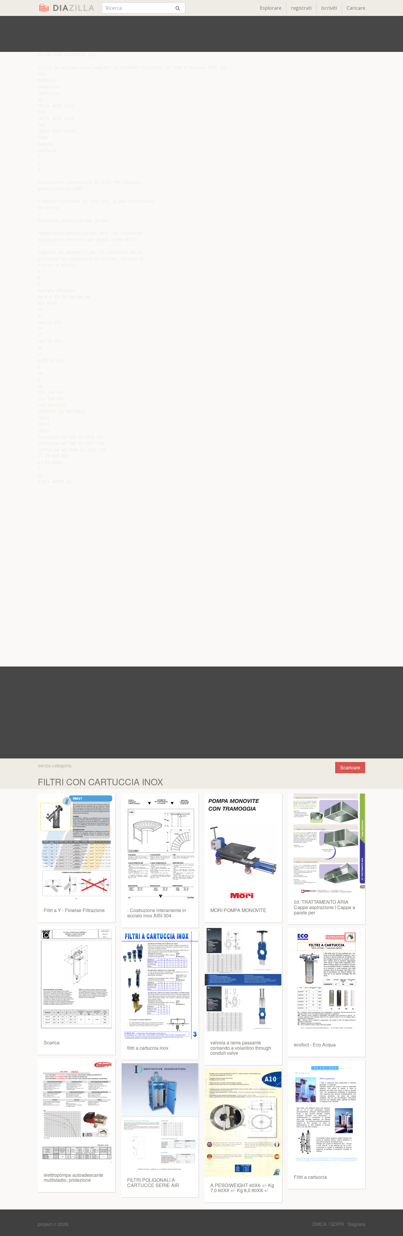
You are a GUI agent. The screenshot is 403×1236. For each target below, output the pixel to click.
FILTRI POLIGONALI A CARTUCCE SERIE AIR (153, 1182)
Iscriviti (329, 8)
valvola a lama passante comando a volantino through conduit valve (240, 1047)
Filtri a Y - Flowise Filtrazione (74, 910)
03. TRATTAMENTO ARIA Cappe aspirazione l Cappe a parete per (324, 907)
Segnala (356, 1224)
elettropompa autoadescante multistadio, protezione (73, 1177)
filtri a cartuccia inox (147, 1047)
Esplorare (270, 8)
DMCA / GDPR (328, 1224)
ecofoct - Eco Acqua (315, 1044)
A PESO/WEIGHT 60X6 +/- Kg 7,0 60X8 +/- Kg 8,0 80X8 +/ (242, 1188)
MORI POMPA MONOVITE (238, 910)
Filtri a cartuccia (310, 1177)
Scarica (52, 1042)
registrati (301, 8)
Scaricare (350, 767)
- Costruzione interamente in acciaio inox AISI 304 (156, 913)
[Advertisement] (201, 34)
